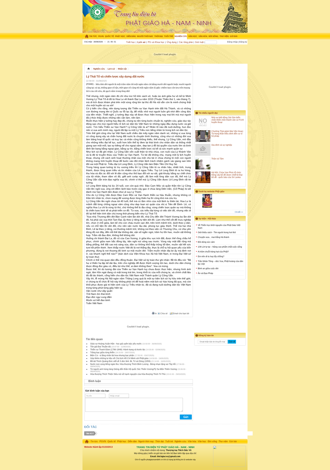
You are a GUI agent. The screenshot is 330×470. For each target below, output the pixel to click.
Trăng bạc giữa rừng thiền (102, 352)
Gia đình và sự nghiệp (221, 145)
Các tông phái (186, 42)
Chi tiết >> (239, 212)
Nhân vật (122, 69)
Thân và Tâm (217, 159)
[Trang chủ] (85, 36)
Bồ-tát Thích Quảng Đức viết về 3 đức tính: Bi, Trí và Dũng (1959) (120, 361)
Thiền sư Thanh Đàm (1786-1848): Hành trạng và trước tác (117, 349)
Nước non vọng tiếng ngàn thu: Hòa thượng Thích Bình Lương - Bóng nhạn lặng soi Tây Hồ (133, 364)
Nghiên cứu (99, 69)
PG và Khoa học (156, 42)
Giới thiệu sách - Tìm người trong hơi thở (217, 232)
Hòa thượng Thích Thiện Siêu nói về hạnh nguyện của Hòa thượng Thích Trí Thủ (128, 374)
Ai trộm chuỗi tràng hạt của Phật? (213, 251)
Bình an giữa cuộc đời (208, 268)
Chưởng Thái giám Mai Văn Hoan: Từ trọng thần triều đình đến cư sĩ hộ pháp (227, 133)
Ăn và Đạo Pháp (205, 273)
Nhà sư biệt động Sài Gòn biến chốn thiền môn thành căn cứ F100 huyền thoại (227, 120)
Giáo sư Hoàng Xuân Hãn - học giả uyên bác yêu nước (116, 344)
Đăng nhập (232, 42)
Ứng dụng (172, 42)
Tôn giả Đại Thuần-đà (100, 346)
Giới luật (199, 42)
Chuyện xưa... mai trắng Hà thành (213, 237)
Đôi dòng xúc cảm (206, 242)
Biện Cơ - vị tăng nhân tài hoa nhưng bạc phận (112, 355)
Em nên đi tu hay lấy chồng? (211, 256)
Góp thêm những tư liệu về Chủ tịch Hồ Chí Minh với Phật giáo (119, 358)
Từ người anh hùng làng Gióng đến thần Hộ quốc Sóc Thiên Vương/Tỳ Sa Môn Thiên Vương (133, 369)
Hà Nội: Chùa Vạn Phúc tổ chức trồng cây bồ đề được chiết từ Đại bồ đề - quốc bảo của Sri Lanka (227, 174)
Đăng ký (243, 42)
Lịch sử (141, 42)
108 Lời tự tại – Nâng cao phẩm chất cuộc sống (220, 247)
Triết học (130, 42)
